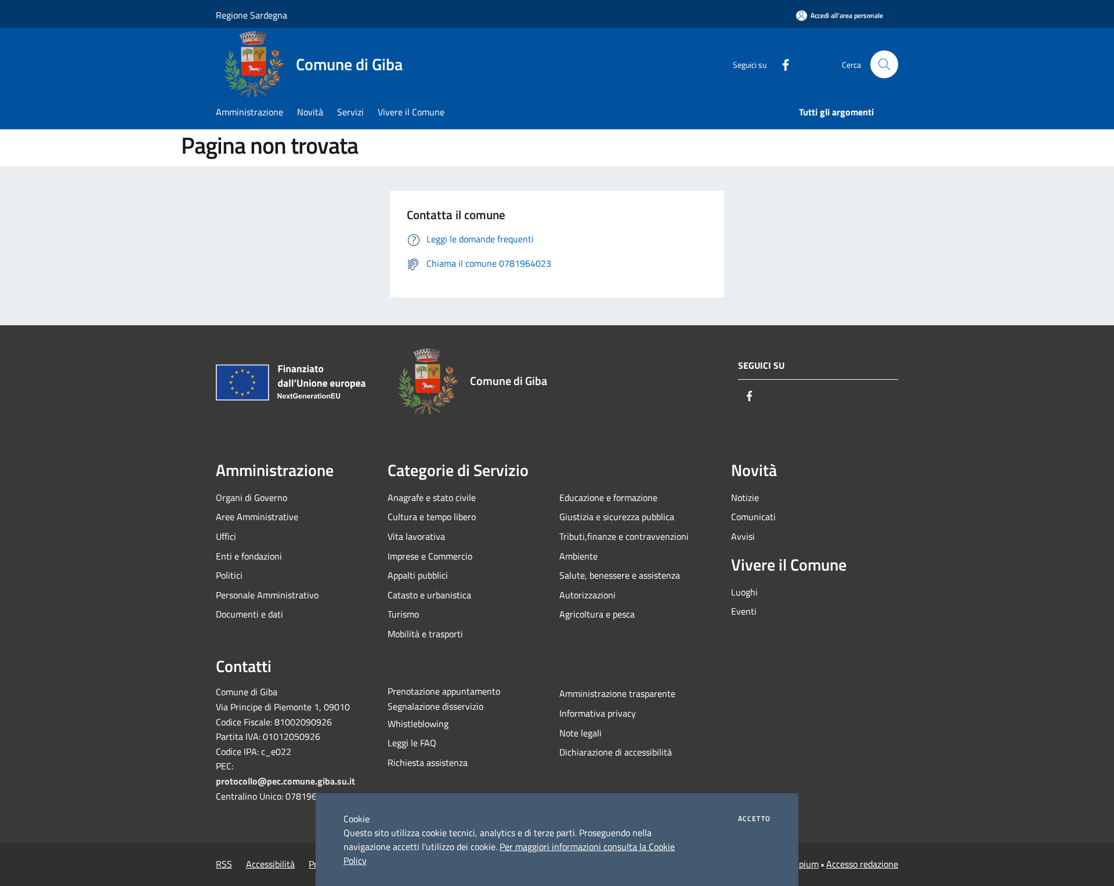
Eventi (744, 611)
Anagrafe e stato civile (432, 497)
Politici (229, 575)
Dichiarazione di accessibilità (615, 752)
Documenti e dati (249, 614)
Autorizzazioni (587, 595)
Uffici (226, 536)
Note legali (580, 733)
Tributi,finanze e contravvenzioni (624, 536)
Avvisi (743, 536)
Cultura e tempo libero (432, 517)
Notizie (745, 497)
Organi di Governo (251, 497)
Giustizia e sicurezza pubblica (616, 517)
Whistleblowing (418, 724)
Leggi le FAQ (412, 743)
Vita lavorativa (416, 536)
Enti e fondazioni (249, 556)
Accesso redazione (862, 864)
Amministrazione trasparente (617, 693)
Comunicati (753, 517)
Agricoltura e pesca (597, 614)
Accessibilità (270, 864)
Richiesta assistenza (428, 762)
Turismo (403, 614)
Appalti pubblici (418, 575)
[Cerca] (884, 64)
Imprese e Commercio (430, 556)
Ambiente (578, 556)
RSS (224, 864)
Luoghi (744, 592)
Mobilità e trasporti (425, 634)
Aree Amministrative (257, 517)
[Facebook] (781, 64)
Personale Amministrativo (267, 595)
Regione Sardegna (251, 15)
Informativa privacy (597, 713)
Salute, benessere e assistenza (619, 575)
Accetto (754, 818)
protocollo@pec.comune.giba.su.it (285, 781)
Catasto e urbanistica (429, 595)
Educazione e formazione (608, 497)
